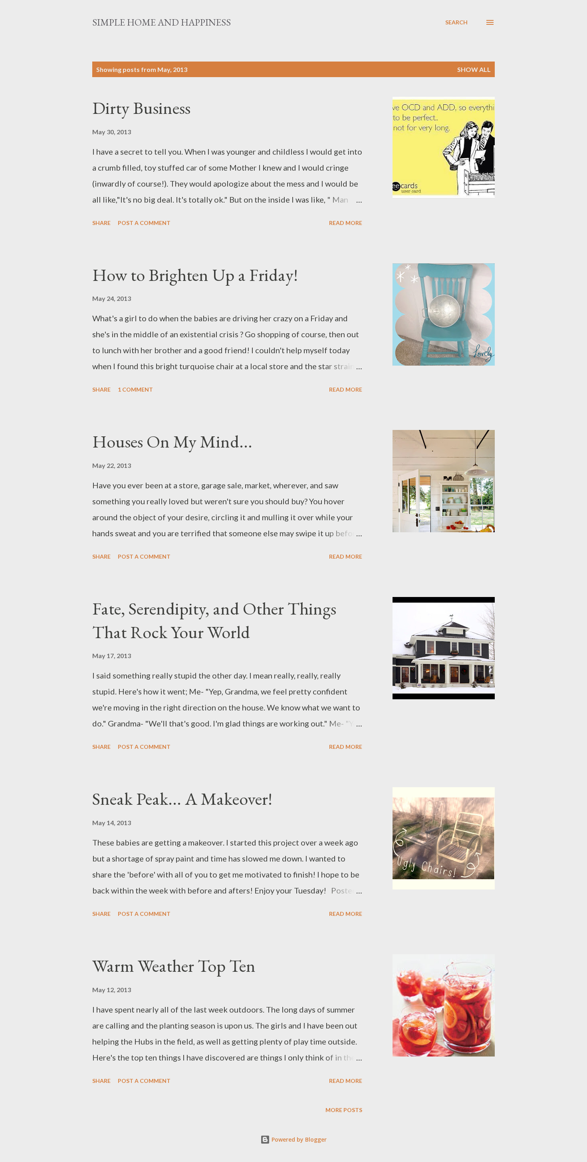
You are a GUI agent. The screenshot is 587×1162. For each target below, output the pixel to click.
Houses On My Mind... (172, 441)
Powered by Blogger (298, 1139)
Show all (474, 69)
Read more (345, 222)
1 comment (135, 389)
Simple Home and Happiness (161, 22)
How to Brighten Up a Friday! (195, 274)
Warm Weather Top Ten (174, 965)
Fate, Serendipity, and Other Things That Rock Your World (214, 620)
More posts (343, 1109)
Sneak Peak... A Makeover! (182, 798)
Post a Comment (144, 222)
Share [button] (101, 222)
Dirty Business (141, 107)
